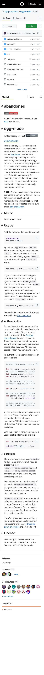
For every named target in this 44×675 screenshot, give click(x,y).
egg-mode (25, 11)
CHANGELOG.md (14, 64)
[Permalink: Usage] (2, 225)
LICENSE (10, 79)
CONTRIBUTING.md (15, 69)
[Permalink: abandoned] (2, 106)
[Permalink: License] (2, 533)
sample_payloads (14, 49)
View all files (22, 89)
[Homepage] (22, 4)
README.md (12, 84)
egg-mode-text (17, 206)
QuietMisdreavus (14, 33)
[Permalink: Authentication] (2, 321)
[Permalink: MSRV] (2, 213)
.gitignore (11, 59)
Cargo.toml (11, 74)
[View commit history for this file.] (38, 33)
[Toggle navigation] (4, 4)
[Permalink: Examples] (2, 454)
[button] (37, 238)
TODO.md (15, 154)
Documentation (11, 141)
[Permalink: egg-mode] (2, 128)
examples (11, 44)
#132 (6, 121)
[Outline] (41, 97)
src (8, 54)
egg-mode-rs (12, 11)
